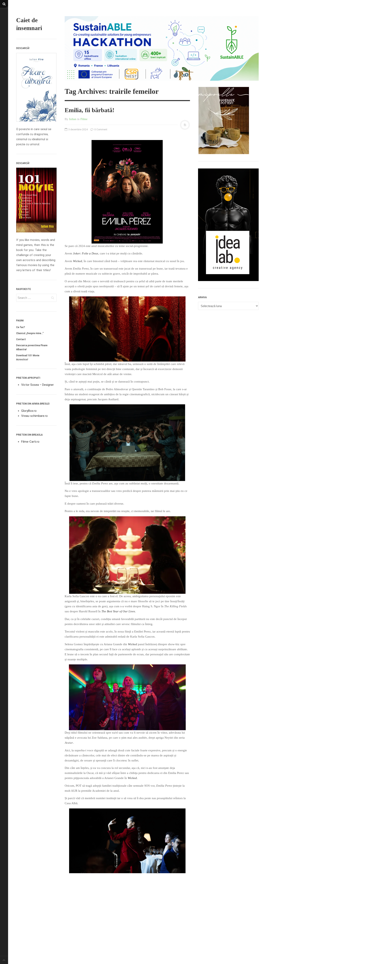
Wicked (77, 261)
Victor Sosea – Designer (37, 385)
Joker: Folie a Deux (85, 253)
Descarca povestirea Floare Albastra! (31, 347)
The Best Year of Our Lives (118, 611)
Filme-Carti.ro (30, 441)
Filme (84, 119)
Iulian (72, 119)
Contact (21, 339)
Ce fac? (20, 327)
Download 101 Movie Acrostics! (27, 357)
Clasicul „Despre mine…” (30, 333)
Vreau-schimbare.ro (34, 416)
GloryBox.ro (29, 411)
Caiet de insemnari (29, 24)
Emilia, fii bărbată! (89, 110)
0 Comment (100, 129)
